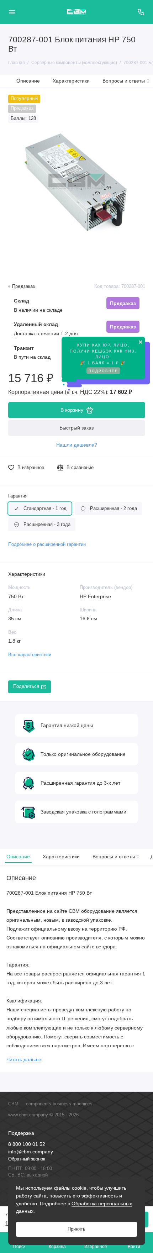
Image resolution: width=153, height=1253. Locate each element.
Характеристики (71, 81)
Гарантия (17, 496)
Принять (76, 1229)
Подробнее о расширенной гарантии (47, 544)
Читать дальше (23, 1059)
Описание (28, 81)
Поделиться (26, 686)
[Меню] (12, 12)
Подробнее (103, 370)
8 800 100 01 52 (26, 1144)
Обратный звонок (26, 1159)
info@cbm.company (30, 1151)
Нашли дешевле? (76, 445)
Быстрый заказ (76, 428)
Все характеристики (29, 654)
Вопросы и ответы (125, 81)
